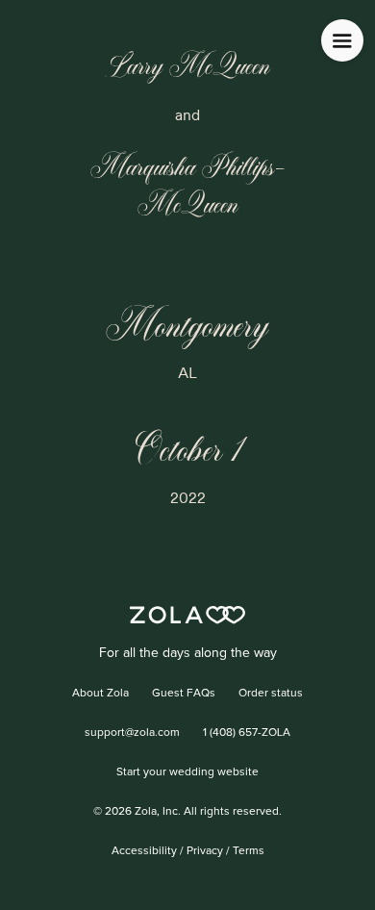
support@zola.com (132, 733)
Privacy (205, 851)
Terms (248, 851)
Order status (270, 693)
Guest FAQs (183, 693)
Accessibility (144, 851)
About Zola (100, 693)
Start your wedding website (187, 772)
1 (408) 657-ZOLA (246, 733)
